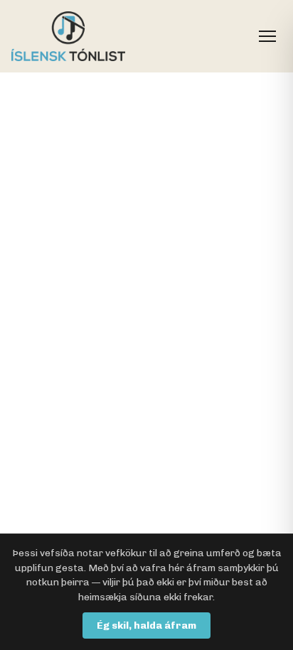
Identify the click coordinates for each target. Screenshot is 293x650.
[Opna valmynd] (267, 36)
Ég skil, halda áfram (146, 625)
